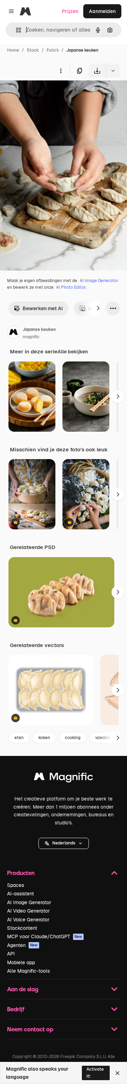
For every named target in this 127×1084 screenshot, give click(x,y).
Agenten (22, 945)
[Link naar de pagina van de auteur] (13, 333)
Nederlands (63, 843)
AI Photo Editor (71, 287)
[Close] (117, 1073)
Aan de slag (22, 989)
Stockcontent (22, 928)
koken (44, 737)
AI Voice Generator (28, 919)
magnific (31, 337)
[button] (63, 843)
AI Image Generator (99, 280)
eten (19, 737)
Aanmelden (102, 11)
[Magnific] (63, 778)
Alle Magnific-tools (28, 971)
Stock (33, 50)
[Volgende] (98, 308)
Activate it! (95, 1072)
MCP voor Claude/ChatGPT (44, 936)
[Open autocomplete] (15, 30)
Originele (46, 94)
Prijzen (70, 11)
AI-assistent (20, 893)
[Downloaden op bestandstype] (113, 71)
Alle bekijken (73, 351)
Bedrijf (15, 1009)
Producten (21, 872)
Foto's (53, 50)
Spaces (15, 885)
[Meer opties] (61, 71)
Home (13, 50)
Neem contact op (30, 1029)
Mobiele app (21, 962)
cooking (72, 737)
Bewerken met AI (43, 308)
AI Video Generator (28, 911)
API (11, 954)
